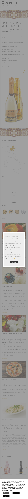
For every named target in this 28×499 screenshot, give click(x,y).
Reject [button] (6, 496)
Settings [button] (6, 492)
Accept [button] (16, 492)
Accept (14, 262)
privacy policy (13, 258)
